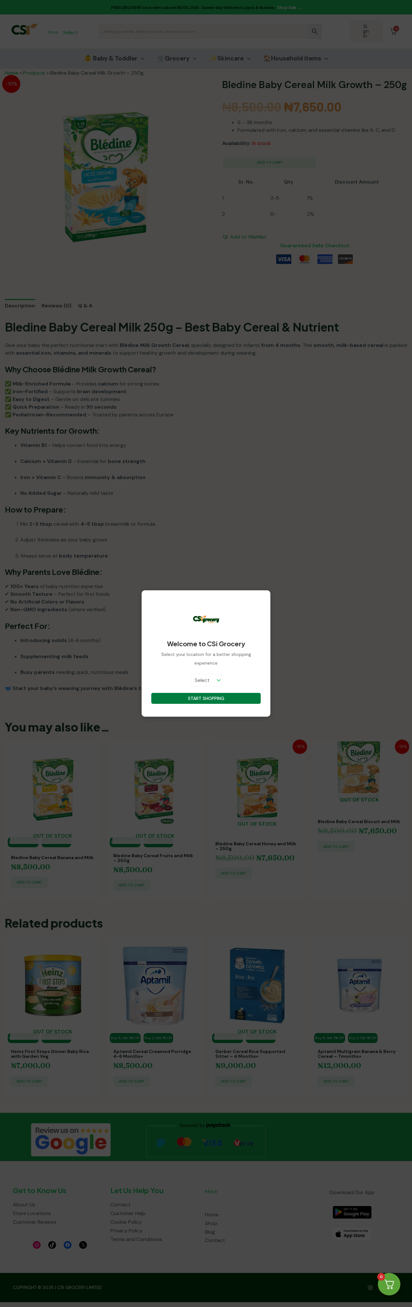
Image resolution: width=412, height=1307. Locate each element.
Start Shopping (206, 698)
